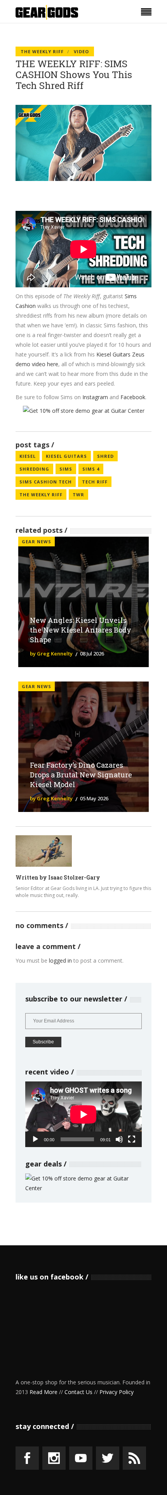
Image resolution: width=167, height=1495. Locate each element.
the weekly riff (41, 494)
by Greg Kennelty (51, 653)
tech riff (95, 482)
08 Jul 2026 (92, 653)
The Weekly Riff (42, 51)
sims (65, 469)
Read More (43, 1392)
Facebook (132, 397)
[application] (83, 1114)
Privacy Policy (116, 1392)
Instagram (95, 397)
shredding (34, 469)
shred (105, 456)
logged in (60, 960)
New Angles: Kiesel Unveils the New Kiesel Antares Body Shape (80, 629)
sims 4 (90, 469)
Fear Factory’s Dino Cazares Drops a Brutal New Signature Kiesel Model (81, 774)
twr (78, 494)
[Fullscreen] (132, 1139)
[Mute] (119, 1139)
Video (81, 51)
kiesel (27, 456)
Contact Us (78, 1392)
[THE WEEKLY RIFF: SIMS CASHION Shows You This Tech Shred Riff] (44, 851)
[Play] (35, 1139)
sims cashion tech (45, 482)
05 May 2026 (94, 798)
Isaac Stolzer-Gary (74, 877)
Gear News (36, 541)
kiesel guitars (66, 456)
